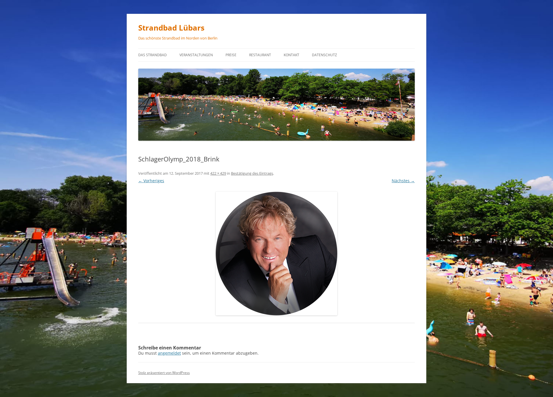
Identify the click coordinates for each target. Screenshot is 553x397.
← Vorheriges (151, 180)
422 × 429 (218, 173)
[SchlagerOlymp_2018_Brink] (276, 253)
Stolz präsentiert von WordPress (164, 372)
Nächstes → (403, 180)
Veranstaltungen (196, 54)
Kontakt (291, 54)
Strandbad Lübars (171, 27)
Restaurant (260, 54)
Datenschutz (324, 54)
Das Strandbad (152, 54)
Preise (231, 54)
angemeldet (169, 353)
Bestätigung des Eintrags (252, 173)
